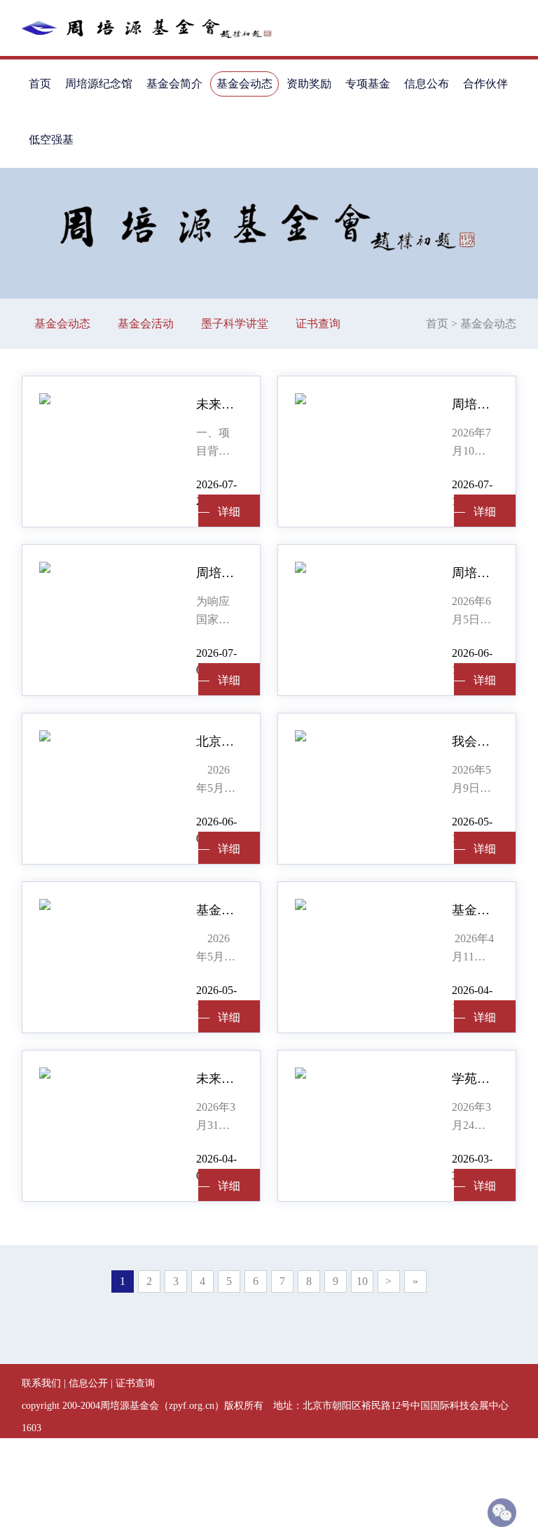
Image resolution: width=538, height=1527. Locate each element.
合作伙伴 (485, 84)
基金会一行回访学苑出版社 (217, 910)
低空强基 (51, 139)
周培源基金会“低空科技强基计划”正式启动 (217, 573)
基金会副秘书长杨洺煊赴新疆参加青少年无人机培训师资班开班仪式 (473, 910)
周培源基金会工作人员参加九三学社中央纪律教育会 (473, 573)
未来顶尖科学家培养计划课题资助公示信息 (217, 404)
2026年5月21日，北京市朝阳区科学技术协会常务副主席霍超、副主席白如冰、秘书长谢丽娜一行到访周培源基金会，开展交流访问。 (215, 780)
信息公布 (426, 84)
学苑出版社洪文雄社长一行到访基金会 (473, 1079)
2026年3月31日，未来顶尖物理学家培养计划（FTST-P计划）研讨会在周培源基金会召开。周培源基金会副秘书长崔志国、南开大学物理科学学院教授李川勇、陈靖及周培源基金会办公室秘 (216, 1118)
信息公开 (88, 1383)
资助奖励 (309, 84)
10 (362, 1281)
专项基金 (367, 84)
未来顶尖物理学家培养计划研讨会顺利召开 (217, 1079)
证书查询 (318, 323)
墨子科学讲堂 (234, 323)
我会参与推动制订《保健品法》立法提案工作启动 (473, 741)
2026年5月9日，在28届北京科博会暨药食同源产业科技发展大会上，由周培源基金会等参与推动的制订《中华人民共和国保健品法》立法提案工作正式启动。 (471, 780)
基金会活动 (146, 323)
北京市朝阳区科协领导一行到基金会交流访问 (217, 741)
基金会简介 (174, 84)
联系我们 (41, 1383)
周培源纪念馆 (98, 84)
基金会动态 (244, 84)
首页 (40, 84)
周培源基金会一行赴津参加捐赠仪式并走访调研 (473, 404)
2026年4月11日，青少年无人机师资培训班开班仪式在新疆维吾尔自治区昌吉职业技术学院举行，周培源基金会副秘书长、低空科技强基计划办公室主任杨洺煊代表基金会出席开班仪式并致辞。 (473, 949)
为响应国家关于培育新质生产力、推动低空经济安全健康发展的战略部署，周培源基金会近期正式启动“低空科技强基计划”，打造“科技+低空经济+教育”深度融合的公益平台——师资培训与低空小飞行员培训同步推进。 (216, 612)
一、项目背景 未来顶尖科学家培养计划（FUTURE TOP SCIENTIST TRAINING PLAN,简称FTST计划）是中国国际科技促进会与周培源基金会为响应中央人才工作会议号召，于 (217, 443)
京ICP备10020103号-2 (151, 1473)
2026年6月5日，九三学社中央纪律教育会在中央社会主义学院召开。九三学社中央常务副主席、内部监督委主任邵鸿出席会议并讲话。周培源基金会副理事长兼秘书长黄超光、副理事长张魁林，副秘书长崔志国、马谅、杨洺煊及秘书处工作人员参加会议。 (471, 612)
